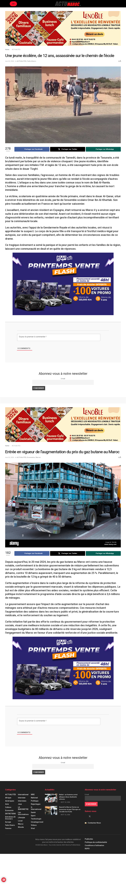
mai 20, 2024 (9, 61)
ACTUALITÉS (16, 49)
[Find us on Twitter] (90, 816)
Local (20, 821)
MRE (33, 794)
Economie (31, 457)
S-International (36, 808)
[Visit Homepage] (68, 3)
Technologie (36, 819)
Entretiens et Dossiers (10, 818)
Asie (7, 804)
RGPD (87, 849)
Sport (33, 816)
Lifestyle (21, 818)
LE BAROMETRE (23, 808)
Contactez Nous (94, 823)
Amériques (9, 801)
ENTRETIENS (10, 814)
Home (7, 49)
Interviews (22, 801)
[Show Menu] (6, 3)
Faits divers (31, 61)
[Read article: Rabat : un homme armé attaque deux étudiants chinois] (51, 798)
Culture (8, 807)
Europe (8, 822)
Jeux (20, 804)
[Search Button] (120, 3)
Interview (21, 798)
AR (13, 4)
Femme (8, 828)
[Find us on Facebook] (85, 816)
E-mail (63, 379)
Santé (33, 812)
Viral (33, 828)
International (23, 794)
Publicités (89, 839)
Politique (34, 801)
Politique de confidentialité (96, 842)
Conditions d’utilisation (94, 845)
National (34, 798)
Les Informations (23, 813)
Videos (34, 825)
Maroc (38, 457)
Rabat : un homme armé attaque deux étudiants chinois (68, 797)
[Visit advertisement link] (63, 30)
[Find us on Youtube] (94, 816)
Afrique (8, 798)
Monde (21, 827)
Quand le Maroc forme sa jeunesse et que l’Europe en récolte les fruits (69, 809)
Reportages (35, 804)
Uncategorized (37, 822)
